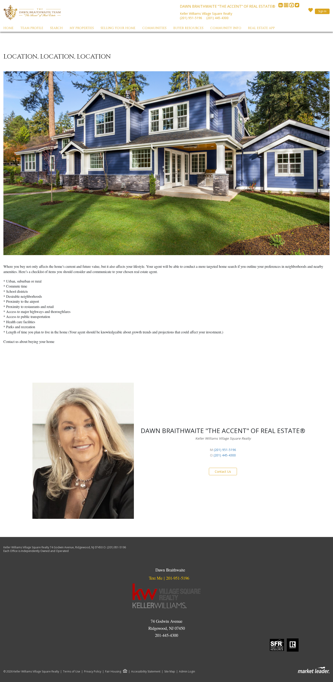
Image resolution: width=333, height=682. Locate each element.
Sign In (322, 11)
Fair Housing (113, 671)
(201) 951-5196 (191, 18)
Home (8, 28)
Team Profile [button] (31, 28)
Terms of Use (71, 671)
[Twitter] (297, 6)
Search (56, 28)
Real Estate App (261, 28)
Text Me (155, 578)
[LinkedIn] (281, 6)
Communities (154, 28)
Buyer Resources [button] (188, 28)
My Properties (82, 28)
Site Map (169, 671)
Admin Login (187, 671)
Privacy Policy (92, 671)
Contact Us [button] (223, 471)
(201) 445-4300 (217, 18)
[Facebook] (292, 6)
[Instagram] (286, 6)
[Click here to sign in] (310, 11)
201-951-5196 (177, 578)
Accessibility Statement (145, 671)
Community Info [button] (225, 28)
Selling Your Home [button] (118, 28)
